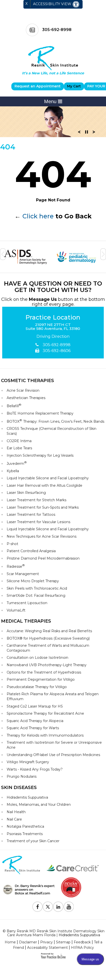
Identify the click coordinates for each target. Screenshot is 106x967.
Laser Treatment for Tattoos (31, 514)
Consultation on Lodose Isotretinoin (37, 657)
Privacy (46, 942)
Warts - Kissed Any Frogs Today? (35, 769)
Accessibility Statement (47, 947)
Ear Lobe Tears (19, 448)
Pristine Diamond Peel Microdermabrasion (43, 558)
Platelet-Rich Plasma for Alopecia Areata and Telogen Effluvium (53, 696)
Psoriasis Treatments (25, 834)
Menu (51, 101)
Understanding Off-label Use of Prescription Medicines (53, 755)
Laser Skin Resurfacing (26, 492)
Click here (38, 216)
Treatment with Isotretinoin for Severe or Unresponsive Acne (54, 745)
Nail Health (16, 812)
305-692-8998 (56, 29)
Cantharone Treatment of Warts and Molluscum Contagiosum (48, 648)
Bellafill (14, 405)
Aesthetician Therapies (26, 398)
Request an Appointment (38, 86)
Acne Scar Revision (23, 390)
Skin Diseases (19, 787)
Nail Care (14, 819)
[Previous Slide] (79, 133)
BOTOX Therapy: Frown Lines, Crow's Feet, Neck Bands (55, 421)
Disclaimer (28, 942)
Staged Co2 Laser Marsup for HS (35, 706)
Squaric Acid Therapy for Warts (33, 728)
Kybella (13, 471)
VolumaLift (16, 610)
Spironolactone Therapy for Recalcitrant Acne (45, 713)
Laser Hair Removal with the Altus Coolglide (44, 485)
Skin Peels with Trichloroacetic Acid (37, 588)
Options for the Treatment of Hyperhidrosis (44, 672)
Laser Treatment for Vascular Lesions (38, 522)
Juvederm (17, 463)
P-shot (12, 544)
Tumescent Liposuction (27, 603)
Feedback (82, 942)
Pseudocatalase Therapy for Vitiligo (37, 687)
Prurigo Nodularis (21, 776)
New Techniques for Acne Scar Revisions (41, 536)
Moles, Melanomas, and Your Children (39, 804)
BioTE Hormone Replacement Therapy (40, 413)
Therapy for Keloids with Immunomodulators (45, 735)
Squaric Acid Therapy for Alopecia (35, 721)
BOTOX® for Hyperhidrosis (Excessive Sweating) (48, 638)
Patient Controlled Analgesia (31, 551)
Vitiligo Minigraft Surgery (28, 762)
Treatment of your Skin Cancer (33, 841)
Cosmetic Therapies (27, 380)
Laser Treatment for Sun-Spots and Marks (43, 507)
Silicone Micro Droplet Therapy (33, 581)
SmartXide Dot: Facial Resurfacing (36, 595)
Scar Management (23, 574)
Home (10, 942)
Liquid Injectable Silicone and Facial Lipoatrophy (48, 478)
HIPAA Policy (82, 947)
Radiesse (16, 566)
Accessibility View (52, 4)
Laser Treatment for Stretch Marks (36, 500)
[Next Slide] (94, 133)
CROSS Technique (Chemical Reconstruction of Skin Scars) (51, 431)
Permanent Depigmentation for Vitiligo (41, 679)
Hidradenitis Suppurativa (27, 797)
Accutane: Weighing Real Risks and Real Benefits (49, 631)
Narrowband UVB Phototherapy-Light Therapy (47, 665)
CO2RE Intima (19, 441)
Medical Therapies (26, 621)
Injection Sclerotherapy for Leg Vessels (40, 455)
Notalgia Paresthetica (25, 826)
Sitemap (63, 942)
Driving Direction (53, 336)
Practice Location (52, 317)
